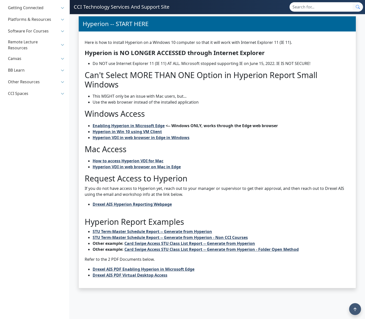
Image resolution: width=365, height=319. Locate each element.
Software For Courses (28, 31)
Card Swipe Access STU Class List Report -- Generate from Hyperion (189, 243)
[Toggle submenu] (63, 8)
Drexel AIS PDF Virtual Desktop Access (130, 275)
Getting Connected (25, 8)
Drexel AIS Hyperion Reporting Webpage (132, 204)
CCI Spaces (18, 93)
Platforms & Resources (29, 19)
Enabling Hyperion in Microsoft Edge (129, 125)
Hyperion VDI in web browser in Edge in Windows (141, 137)
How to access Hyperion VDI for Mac (128, 161)
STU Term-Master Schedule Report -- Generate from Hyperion (152, 231)
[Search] (358, 7)
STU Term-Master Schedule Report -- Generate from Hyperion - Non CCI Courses (170, 237)
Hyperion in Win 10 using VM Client (127, 131)
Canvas (14, 58)
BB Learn (16, 70)
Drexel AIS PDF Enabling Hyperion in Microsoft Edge (143, 269)
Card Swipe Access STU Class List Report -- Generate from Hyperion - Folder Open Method (211, 249)
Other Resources (24, 82)
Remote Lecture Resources (23, 45)
